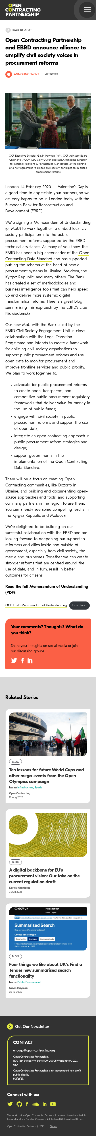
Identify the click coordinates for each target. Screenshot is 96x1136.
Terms (53, 1126)
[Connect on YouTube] (53, 1104)
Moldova (57, 516)
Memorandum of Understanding (62, 223)
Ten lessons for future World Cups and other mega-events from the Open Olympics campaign (46, 776)
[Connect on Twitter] (10, 1104)
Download (79, 605)
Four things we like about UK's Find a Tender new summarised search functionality (45, 971)
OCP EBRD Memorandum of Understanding (36, 605)
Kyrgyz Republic (26, 516)
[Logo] (42, 10)
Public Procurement (29, 982)
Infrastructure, (26, 787)
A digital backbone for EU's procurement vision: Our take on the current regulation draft (44, 876)
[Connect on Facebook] (27, 1104)
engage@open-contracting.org (34, 1050)
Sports (38, 787)
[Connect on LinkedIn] (45, 1104)
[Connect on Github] (19, 1104)
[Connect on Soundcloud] (35, 1104)
